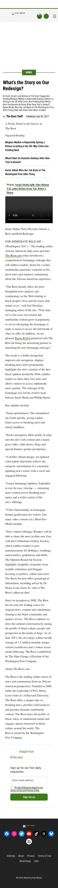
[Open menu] (54, 16)
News (29, 72)
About (21, 855)
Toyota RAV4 (22, 338)
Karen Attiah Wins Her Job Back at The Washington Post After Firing (25, 172)
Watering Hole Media (33, 877)
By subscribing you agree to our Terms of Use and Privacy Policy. (26, 789)
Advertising (25, 861)
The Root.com (13, 255)
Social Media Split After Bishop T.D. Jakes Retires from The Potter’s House (28, 188)
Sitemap (11, 855)
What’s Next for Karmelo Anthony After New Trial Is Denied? (27, 160)
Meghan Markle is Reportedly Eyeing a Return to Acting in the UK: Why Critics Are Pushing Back (27, 146)
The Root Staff (14, 116)
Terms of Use (44, 855)
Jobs (36, 861)
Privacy (30, 855)
